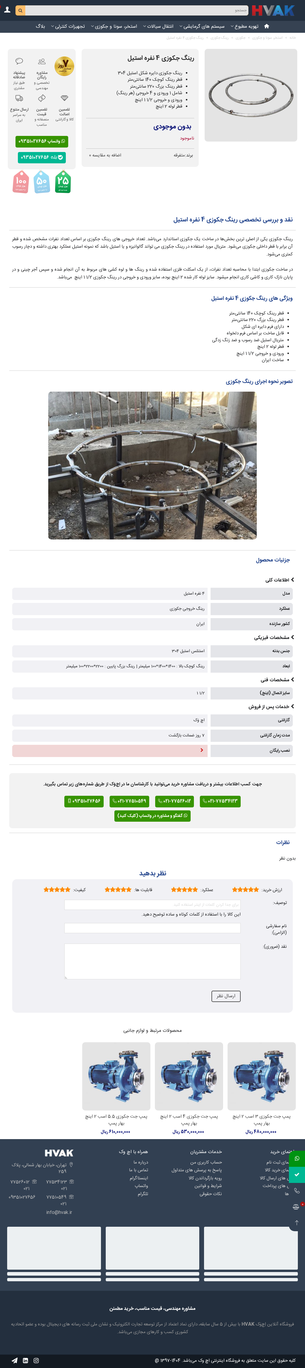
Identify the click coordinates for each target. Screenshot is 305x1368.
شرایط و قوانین (208, 1186)
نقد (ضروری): (275, 947)
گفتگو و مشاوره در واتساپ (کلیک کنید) (150, 816)
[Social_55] (25, 1361)
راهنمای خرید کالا (280, 1170)
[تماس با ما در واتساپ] (297, 1159)
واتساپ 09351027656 (39, 141)
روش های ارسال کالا (278, 1178)
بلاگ (40, 27)
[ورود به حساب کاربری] (7, 10)
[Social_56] (36, 1361)
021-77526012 (176, 801)
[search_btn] (20, 10)
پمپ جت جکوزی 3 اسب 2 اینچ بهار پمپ (262, 1120)
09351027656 (36, 157)
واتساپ (141, 1186)
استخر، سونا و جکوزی (116, 27)
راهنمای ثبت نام (281, 1162)
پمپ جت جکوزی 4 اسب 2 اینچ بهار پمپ (189, 1120)
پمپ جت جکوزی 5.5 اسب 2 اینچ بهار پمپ (116, 1120)
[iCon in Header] (267, 27)
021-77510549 (131, 801)
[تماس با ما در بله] (297, 1175)
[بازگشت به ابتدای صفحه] (297, 1223)
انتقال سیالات (160, 27)
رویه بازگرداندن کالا (205, 1178)
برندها (290, 1194)
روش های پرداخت (279, 1186)
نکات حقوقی (211, 1194)
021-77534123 (222, 801)
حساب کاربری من (206, 1162)
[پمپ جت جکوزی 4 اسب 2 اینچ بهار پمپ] (189, 1076)
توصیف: (280, 903)
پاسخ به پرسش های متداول (197, 1170)
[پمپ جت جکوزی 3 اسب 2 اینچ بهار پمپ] (262, 1076)
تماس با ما (138, 1170)
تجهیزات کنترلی (70, 27)
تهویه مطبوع (247, 27)
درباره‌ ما (140, 1162)
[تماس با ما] (297, 1191)
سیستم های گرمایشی (204, 27)
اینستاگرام (139, 1178)
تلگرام (143, 1194)
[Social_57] (14, 1361)
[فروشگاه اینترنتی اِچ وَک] (273, 10)
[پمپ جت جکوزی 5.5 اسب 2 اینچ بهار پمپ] (116, 1076)
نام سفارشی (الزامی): (276, 929)
